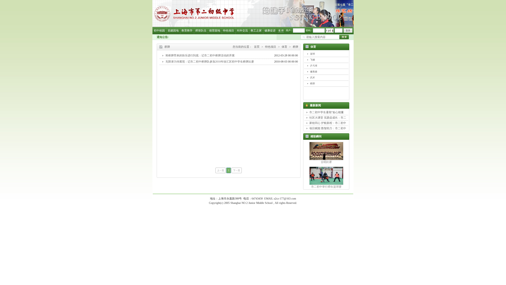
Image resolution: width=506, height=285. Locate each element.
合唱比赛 (326, 162)
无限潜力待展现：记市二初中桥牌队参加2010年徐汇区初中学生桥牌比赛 (209, 61)
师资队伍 (200, 30)
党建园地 (173, 30)
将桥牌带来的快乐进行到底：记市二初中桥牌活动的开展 (200, 55)
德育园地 (214, 30)
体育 (284, 46)
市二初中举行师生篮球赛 (326, 186)
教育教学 (187, 30)
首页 (257, 46)
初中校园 (159, 30)
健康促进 (270, 30)
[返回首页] (253, 13)
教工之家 (256, 30)
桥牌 (295, 46)
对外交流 (242, 30)
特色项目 (228, 30)
